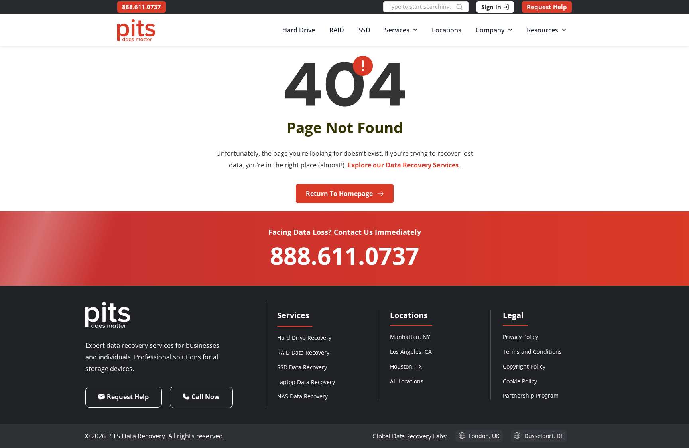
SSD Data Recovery (302, 367)
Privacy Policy (520, 337)
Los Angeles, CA (411, 351)
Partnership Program (531, 395)
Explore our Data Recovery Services (403, 165)
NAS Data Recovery (302, 396)
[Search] (462, 6)
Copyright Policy (524, 366)
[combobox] (419, 6)
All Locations (406, 381)
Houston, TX (406, 366)
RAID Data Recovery (303, 352)
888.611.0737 (344, 255)
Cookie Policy (520, 381)
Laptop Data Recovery (306, 382)
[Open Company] (510, 30)
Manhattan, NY (410, 337)
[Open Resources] (564, 30)
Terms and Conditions (532, 351)
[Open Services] (415, 30)
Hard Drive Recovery (304, 337)
